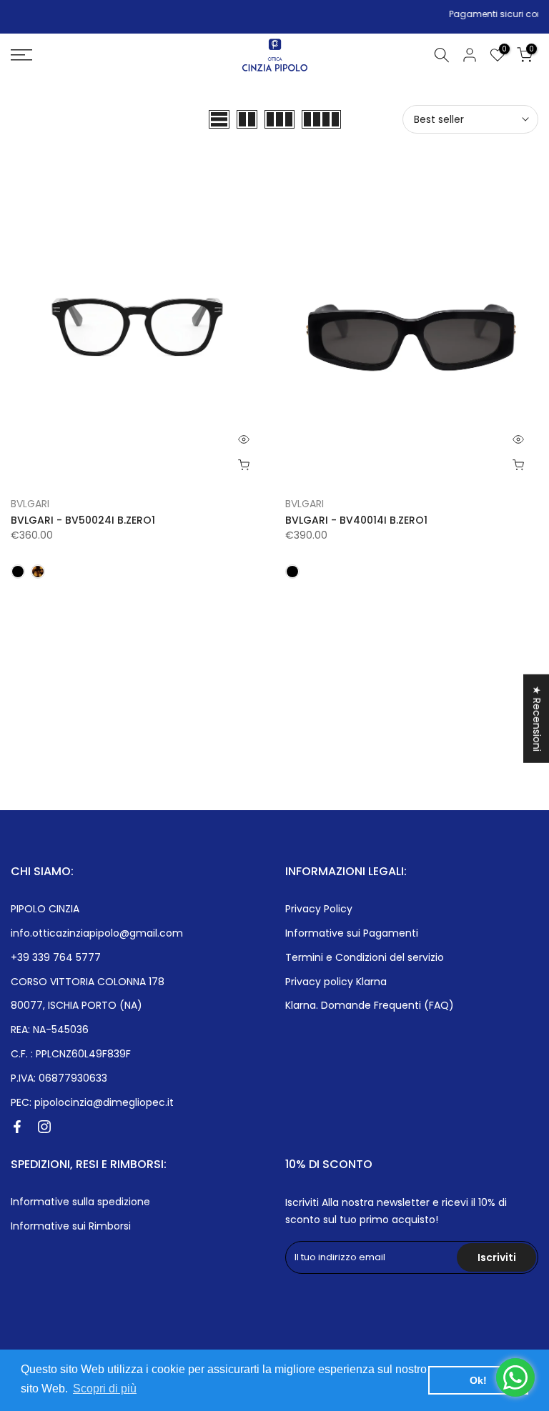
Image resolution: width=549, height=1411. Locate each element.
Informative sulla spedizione (80, 1202)
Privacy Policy (318, 909)
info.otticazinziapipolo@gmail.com (97, 933)
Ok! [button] (478, 1380)
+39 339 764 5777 (56, 957)
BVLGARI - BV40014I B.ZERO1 (356, 520)
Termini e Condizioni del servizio (364, 957)
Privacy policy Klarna (336, 981)
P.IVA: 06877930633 (59, 1078)
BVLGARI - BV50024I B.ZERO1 (83, 520)
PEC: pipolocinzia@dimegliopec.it (92, 1102)
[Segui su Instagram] (44, 1126)
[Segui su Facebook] (17, 1126)
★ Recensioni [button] (537, 718)
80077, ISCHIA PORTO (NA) (76, 1005)
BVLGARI (30, 504)
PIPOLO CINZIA (45, 909)
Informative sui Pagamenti (351, 933)
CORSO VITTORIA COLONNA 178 (87, 981)
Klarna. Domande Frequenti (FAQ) (369, 1005)
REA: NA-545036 (50, 1029)
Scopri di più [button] (105, 1388)
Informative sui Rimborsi (71, 1226)
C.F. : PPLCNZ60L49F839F (71, 1054)
